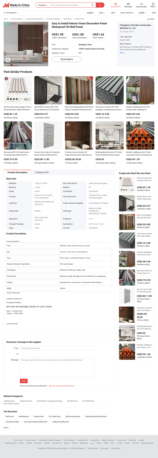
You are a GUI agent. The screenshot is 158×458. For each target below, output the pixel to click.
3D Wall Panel (72, 401)
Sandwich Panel (26, 401)
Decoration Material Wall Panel (35, 422)
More (122, 53)
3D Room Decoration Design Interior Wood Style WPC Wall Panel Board (144, 179)
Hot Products (18, 440)
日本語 (106, 443)
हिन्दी (112, 443)
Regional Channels (108, 440)
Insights (141, 440)
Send (24, 381)
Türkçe (127, 443)
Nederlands (84, 443)
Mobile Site (132, 440)
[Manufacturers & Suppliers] (15, 5)
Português (37, 443)
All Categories (11, 12)
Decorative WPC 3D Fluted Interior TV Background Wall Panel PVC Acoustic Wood (144, 271)
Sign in (153, 6)
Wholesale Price (82, 440)
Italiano (66, 443)
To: (17, 354)
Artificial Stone (9, 401)
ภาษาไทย (119, 443)
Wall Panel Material (73, 416)
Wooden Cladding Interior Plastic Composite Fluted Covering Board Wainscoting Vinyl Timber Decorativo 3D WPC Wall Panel (144, 346)
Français (47, 443)
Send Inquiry (66, 59)
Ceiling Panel (39, 416)
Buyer (101, 12)
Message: (15, 360)
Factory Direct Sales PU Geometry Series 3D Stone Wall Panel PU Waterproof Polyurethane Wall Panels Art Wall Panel (144, 290)
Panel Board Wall (12, 422)
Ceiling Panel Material (60, 422)
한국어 (99, 443)
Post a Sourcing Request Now (61, 386)
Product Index (121, 440)
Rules (154, 12)
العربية (92, 443)
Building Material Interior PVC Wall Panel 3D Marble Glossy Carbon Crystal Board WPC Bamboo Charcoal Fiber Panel (144, 327)
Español (29, 443)
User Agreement (93, 448)
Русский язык (57, 443)
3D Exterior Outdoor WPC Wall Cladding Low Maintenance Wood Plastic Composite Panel (144, 234)
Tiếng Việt (135, 443)
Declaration (104, 448)
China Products (31, 440)
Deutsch (74, 443)
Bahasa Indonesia (147, 443)
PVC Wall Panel (88, 401)
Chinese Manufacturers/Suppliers (50, 440)
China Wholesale (69, 440)
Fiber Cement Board (11, 403)
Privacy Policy (115, 448)
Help (112, 12)
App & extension (126, 12)
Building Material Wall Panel (95, 416)
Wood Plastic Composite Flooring (49, 401)
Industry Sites (94, 440)
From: (16, 348)
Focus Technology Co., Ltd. (63, 448)
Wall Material (24, 416)
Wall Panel (10, 416)
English (21, 443)
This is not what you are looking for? (33, 386)
